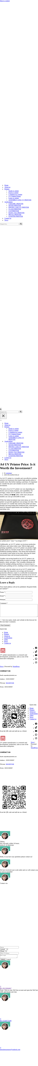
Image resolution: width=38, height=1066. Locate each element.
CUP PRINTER (14, 211)
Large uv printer (14, 198)
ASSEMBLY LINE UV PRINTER (20, 200)
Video (6, 639)
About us (7, 187)
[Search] (20, 224)
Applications (8, 638)
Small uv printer (14, 191)
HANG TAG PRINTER (16, 213)
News (6, 220)
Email (2, 596)
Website (2, 599)
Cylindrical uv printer (15, 194)
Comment (3, 603)
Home (6, 185)
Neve (1, 666)
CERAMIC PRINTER (16, 204)
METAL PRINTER (15, 214)
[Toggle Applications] (35, 441)
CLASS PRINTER (15, 209)
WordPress (16, 666)
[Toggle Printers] (35, 427)
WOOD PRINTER (15, 205)
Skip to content (5, 1)
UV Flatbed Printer (15, 196)
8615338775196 (10, 683)
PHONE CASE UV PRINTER (19, 207)
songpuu (9, 473)
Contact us (7, 218)
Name (2, 592)
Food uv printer (13, 193)
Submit (3, 959)
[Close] (3, 416)
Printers (6, 634)
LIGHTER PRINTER (16, 216)
